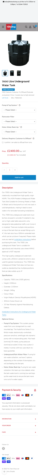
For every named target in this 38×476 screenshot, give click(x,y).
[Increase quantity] (15, 170)
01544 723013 (23, 4)
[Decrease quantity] (4, 170)
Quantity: (5, 163)
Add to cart (19, 177)
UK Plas (5, 98)
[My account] (30, 27)
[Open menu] (3, 27)
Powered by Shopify (8, 471)
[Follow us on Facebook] (3, 448)
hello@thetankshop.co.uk (12, 2)
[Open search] (26, 27)
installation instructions (22, 239)
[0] (34, 27)
